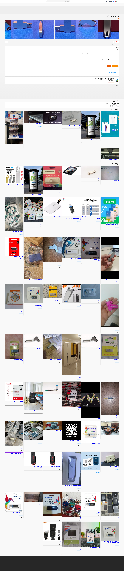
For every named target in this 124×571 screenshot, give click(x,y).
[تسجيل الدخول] (5, 1)
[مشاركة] (114, 42)
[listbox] (62, 104)
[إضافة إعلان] (7, 1)
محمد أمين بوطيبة (114, 103)
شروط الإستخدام (89, 74)
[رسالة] (102, 140)
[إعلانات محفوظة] (118, 42)
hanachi (115, 105)
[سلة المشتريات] (10, 1)
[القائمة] (118, 1)
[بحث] (48, 1)
